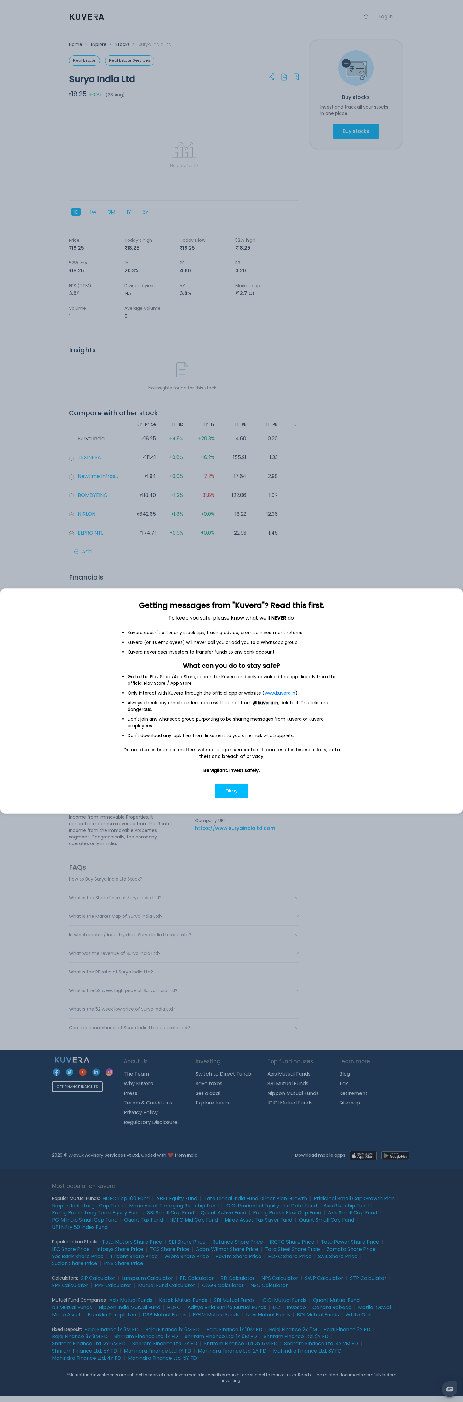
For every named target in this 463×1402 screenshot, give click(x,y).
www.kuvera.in (280, 693)
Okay (231, 790)
